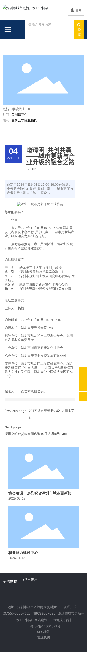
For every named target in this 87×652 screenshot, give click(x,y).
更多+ (76, 50)
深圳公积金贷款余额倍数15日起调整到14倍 (36, 434)
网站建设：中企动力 (49, 620)
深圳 (67, 620)
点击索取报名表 (32, 391)
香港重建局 (29, 579)
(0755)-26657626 (17, 613)
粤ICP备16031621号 (45, 626)
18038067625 (44, 613)
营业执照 (43, 637)
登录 (78, 10)
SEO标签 (43, 632)
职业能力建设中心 (23, 553)
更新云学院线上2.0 (16, 109)
